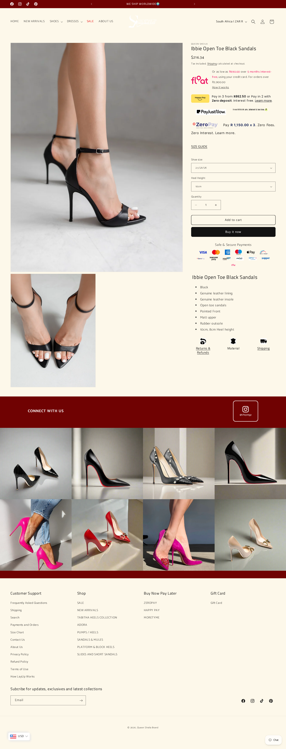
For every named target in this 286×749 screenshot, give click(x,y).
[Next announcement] (194, 4)
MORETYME (152, 617)
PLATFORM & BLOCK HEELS (96, 647)
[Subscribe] (81, 700)
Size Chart (17, 632)
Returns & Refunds (203, 350)
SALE (80, 602)
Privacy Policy (19, 654)
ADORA (82, 625)
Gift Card (216, 602)
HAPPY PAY (152, 610)
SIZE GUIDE (199, 147)
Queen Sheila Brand (147, 728)
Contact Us (17, 639)
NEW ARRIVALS (87, 610)
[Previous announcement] (91, 4)
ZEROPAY (150, 602)
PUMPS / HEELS (87, 632)
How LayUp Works (22, 676)
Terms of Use (19, 669)
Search (15, 617)
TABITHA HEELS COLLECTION (97, 617)
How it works (220, 87)
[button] (55, 21)
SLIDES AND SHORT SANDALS (97, 654)
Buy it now (233, 232)
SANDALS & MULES (90, 639)
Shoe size (196, 160)
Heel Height (198, 178)
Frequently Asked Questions (28, 602)
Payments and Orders (24, 625)
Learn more (263, 101)
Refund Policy (19, 661)
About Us (16, 647)
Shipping (212, 64)
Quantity (196, 197)
